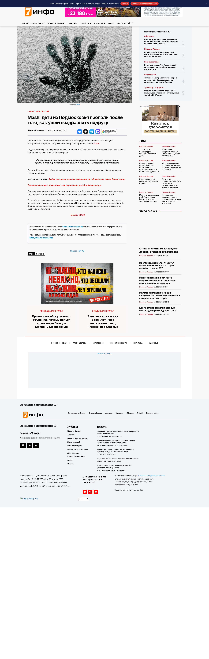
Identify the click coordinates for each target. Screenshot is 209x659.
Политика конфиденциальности (151, 476)
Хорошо (125, 4)
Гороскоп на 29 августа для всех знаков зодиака (118, 458)
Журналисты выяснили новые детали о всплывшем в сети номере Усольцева (171, 199)
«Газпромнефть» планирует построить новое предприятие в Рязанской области (116, 441)
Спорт (99, 454)
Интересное (150, 75)
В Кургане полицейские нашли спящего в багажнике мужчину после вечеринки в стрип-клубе (159, 295)
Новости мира (102, 436)
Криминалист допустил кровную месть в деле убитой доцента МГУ (171, 152)
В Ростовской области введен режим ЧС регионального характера (114, 466)
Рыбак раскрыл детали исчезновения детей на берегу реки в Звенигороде (87, 179)
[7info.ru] (39, 11)
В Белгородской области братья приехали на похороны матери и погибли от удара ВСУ (149, 167)
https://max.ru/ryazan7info (41, 238)
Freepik (77, 104)
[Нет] (206, 3)
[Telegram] (23, 445)
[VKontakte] (29, 445)
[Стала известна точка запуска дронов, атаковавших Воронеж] (160, 230)
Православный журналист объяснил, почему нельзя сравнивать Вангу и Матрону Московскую (51, 322)
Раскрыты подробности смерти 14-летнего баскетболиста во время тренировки (171, 183)
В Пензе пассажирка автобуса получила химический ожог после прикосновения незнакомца (157, 280)
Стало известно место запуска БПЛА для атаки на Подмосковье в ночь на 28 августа (160, 54)
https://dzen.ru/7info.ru (72, 226)
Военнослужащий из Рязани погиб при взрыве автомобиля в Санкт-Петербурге (160, 67)
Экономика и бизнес (105, 445)
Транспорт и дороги (153, 87)
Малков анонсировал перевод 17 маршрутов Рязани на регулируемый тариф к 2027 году (161, 92)
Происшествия (151, 62)
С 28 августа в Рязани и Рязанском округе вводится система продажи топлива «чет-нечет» (161, 41)
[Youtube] (36, 445)
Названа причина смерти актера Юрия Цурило (148, 181)
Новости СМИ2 (77, 215)
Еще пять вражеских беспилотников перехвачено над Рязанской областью (103, 322)
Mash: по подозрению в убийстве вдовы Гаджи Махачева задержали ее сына (149, 198)
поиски (40, 254)
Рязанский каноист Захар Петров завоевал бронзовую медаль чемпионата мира (115, 450)
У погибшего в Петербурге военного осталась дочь (147, 152)
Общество (149, 36)
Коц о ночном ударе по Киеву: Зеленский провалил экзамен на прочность (171, 166)
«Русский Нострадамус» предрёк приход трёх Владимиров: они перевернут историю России (160, 80)
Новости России (38, 111)
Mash (96, 143)
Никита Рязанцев (36, 130)
